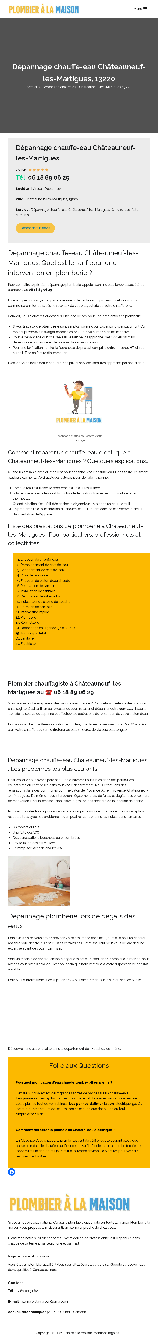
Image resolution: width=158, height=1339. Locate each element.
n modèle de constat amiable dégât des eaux (52, 959)
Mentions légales (106, 1333)
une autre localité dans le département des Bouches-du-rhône (73, 1049)
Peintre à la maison (77, 1333)
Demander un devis (35, 228)
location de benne (129, 801)
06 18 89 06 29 (49, 177)
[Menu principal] (145, 9)
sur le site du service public (120, 980)
